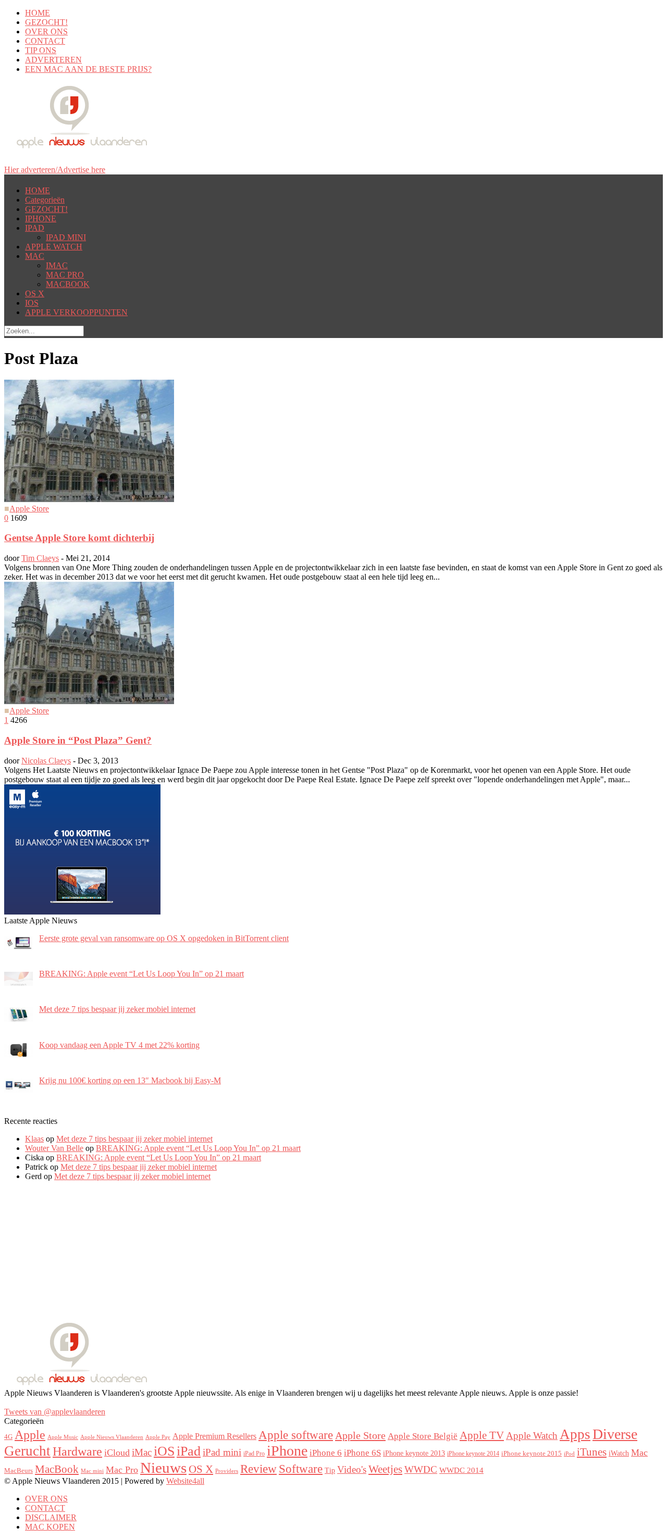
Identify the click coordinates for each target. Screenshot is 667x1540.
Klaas (34, 1138)
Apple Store (29, 508)
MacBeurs (18, 1470)
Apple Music (62, 1437)
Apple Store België (423, 1436)
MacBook (57, 1469)
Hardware (77, 1451)
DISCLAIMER (51, 1517)
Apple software (295, 1435)
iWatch (619, 1453)
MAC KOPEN (50, 1526)
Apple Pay (157, 1437)
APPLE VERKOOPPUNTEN (76, 312)
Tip (330, 1470)
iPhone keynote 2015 (531, 1453)
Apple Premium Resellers (214, 1436)
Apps (575, 1434)
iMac (142, 1452)
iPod (569, 1453)
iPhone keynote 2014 (473, 1453)
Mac (639, 1452)
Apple (30, 1435)
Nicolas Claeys (46, 760)
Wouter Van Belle (54, 1148)
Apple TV (482, 1435)
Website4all (185, 1480)
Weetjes (385, 1469)
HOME (37, 12)
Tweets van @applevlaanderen (54, 1411)
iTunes (592, 1452)
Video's (351, 1469)
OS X (34, 293)
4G (8, 1437)
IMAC (57, 265)
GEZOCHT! (46, 22)
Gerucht (27, 1451)
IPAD (34, 227)
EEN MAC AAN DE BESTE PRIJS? (88, 69)
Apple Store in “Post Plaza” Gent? (78, 740)
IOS (32, 302)
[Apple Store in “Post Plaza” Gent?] (89, 701)
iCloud (117, 1452)
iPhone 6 (326, 1452)
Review (258, 1468)
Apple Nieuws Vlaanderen (111, 1437)
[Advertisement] (82, 1255)
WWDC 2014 (461, 1470)
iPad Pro (254, 1453)
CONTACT (45, 40)
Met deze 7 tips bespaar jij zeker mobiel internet (134, 1138)
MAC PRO (65, 274)
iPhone (287, 1451)
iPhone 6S (362, 1453)
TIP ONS (40, 50)
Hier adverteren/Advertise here (54, 169)
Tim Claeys (40, 558)
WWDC (420, 1469)
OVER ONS (46, 31)
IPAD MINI (66, 237)
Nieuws (163, 1467)
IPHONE (40, 218)
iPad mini (222, 1452)
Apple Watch (532, 1435)
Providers (226, 1471)
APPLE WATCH (53, 246)
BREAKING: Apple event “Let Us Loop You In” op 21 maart (198, 1148)
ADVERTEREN (53, 59)
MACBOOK (68, 284)
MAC (34, 256)
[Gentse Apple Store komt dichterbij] (89, 499)
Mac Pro (122, 1469)
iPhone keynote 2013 (414, 1453)
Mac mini (92, 1471)
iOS (164, 1451)
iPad (189, 1451)
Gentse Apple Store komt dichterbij (79, 537)
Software (301, 1468)
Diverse (614, 1434)
